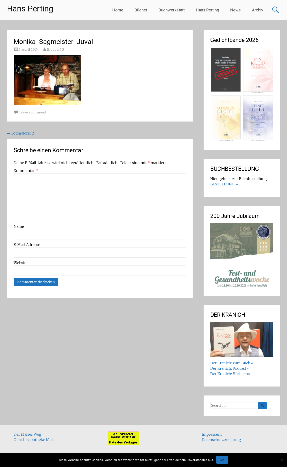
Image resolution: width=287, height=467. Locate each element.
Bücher (141, 10)
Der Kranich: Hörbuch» (230, 373)
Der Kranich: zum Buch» (231, 363)
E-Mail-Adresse (27, 244)
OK (222, 460)
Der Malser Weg (27, 434)
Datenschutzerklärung (221, 439)
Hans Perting (30, 8)
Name (19, 226)
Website (21, 263)
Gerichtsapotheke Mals (34, 439)
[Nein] (281, 460)
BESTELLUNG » (224, 184)
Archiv (257, 10)
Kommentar (26, 170)
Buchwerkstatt (172, 10)
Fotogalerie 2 (20, 133)
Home (117, 10)
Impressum (212, 434)
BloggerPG (55, 50)
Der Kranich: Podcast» (229, 368)
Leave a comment (32, 112)
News (235, 10)
